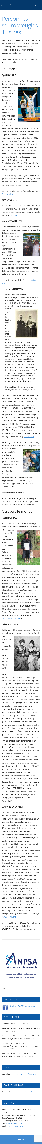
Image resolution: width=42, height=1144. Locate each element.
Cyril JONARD (7, 194)
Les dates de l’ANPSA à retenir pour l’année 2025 (21, 1028)
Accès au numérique (10, 1024)
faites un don (28, 1092)
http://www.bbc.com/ (12, 618)
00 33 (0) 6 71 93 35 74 (14, 1123)
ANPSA (6, 5)
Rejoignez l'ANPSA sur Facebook (22, 1006)
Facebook (14, 215)
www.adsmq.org (9, 917)
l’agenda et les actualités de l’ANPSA (24, 1074)
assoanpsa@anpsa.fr (15, 1126)
